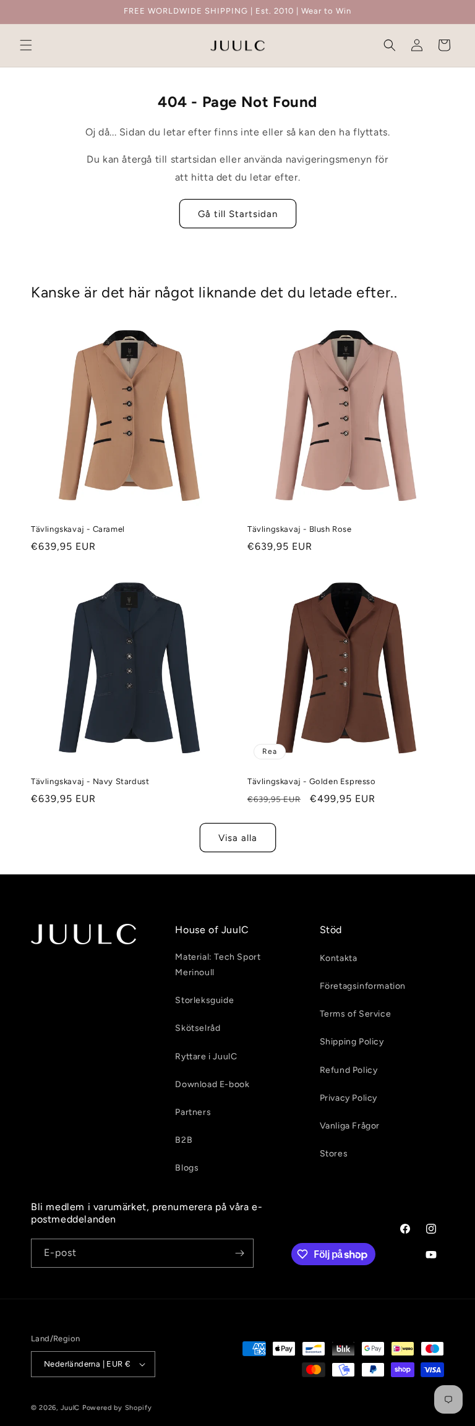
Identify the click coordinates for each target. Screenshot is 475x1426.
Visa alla (237, 837)
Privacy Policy (348, 1098)
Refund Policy (349, 1070)
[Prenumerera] (239, 1253)
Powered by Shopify (117, 1408)
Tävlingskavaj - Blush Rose (299, 529)
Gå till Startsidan (238, 214)
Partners (193, 1112)
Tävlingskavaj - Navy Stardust (90, 781)
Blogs (187, 1168)
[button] (26, 45)
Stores (334, 1153)
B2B (183, 1140)
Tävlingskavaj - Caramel (78, 529)
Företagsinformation (363, 986)
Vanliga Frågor (350, 1126)
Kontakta (338, 958)
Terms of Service (356, 1014)
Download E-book (212, 1084)
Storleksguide (204, 1000)
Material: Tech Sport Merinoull (217, 965)
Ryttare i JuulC (206, 1056)
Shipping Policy (352, 1041)
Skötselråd (197, 1028)
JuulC (70, 1408)
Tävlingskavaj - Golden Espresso (311, 781)
